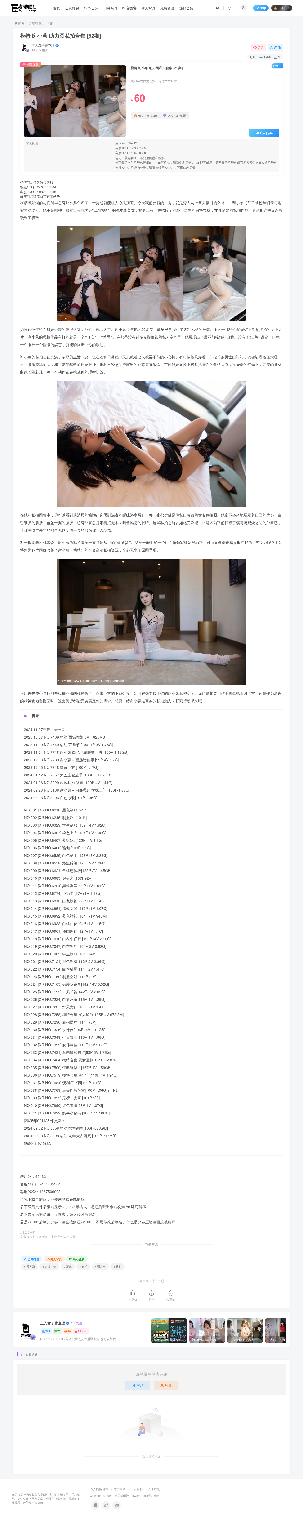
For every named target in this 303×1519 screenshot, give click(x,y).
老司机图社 (122, 1495)
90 (69, 1331)
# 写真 (68, 1267)
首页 (56, 7)
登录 (140, 1385)
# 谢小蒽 (100, 1267)
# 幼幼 (117, 1267)
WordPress (141, 1495)
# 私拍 (83, 1267)
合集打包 (72, 7)
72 (59, 1331)
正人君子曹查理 (43, 45)
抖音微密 (129, 7)
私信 (277, 47)
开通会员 (283, 8)
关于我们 (154, 1489)
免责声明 (119, 1489)
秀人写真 (148, 7)
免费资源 (167, 7)
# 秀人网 (29, 1267)
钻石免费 (79, 1259)
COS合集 (91, 7)
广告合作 (137, 1489)
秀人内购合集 (99, 1489)
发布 (263, 8)
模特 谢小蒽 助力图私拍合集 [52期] (60, 35)
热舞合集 (186, 7)
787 (47, 1331)
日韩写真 (110, 7)
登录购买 (266, 132)
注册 (168, 1385)
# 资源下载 (49, 1267)
